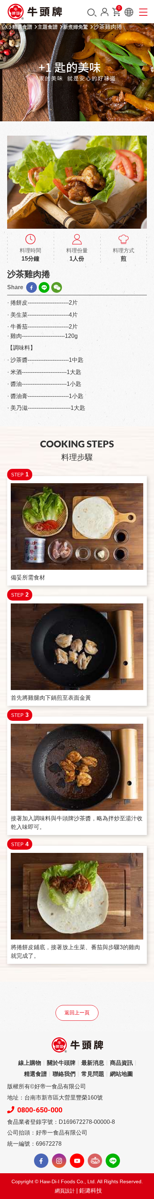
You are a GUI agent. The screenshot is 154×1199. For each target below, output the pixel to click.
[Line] (44, 287)
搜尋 (92, 13)
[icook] (95, 1161)
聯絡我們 (64, 1074)
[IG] (59, 1161)
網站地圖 (121, 1074)
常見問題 (92, 1074)
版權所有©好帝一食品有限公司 (46, 1086)
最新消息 (92, 1063)
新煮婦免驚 (75, 27)
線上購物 (29, 1063)
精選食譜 (22, 27)
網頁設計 (65, 1191)
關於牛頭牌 (61, 1063)
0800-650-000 (39, 1110)
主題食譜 (48, 27)
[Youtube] (77, 1161)
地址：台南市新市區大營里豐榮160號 (55, 1097)
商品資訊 (121, 1063)
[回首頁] (35, 11)
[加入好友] (113, 1161)
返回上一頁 (77, 1012)
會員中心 (104, 12)
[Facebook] (31, 287)
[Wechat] (56, 287)
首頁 (4, 27)
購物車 (119, 9)
